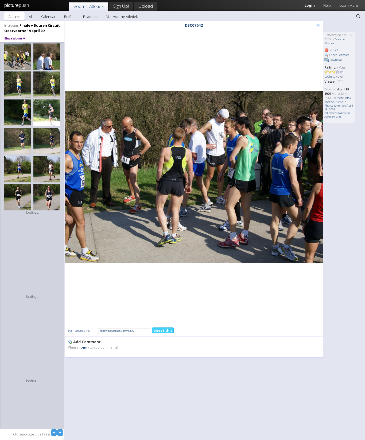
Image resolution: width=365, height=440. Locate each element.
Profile (69, 16)
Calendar (48, 16)
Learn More (348, 5)
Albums (14, 16)
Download (336, 60)
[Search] (358, 16)
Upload (145, 6)
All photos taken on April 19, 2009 (337, 115)
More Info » (344, 98)
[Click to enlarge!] (194, 177)
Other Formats (339, 55)
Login (310, 5)
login (84, 347)
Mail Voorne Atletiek (122, 16)
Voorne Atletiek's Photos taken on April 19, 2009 (338, 105)
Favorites (90, 16)
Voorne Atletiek (88, 6)
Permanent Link (79, 331)
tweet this (162, 330)
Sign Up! (121, 6)
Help (327, 5)
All (31, 16)
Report (333, 50)
